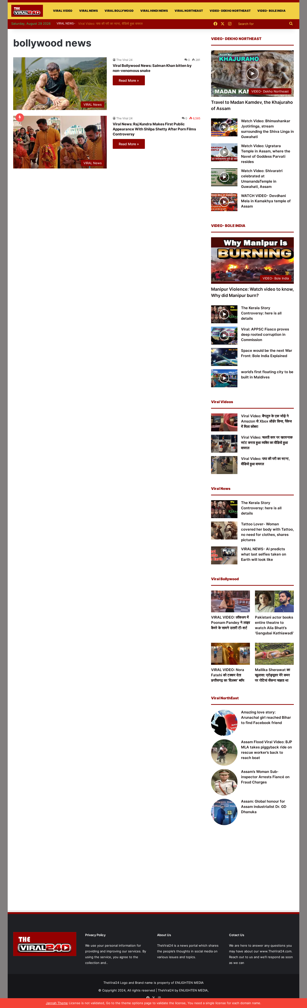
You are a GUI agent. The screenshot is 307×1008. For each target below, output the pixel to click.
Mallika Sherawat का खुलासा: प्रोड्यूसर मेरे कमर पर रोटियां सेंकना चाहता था (272, 675)
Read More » (129, 80)
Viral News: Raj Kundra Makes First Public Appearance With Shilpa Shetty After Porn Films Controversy (154, 129)
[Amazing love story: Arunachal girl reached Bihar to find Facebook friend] (224, 723)
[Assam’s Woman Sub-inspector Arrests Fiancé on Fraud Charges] (224, 782)
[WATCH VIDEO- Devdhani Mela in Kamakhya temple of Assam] (224, 202)
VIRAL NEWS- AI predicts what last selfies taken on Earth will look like (263, 554)
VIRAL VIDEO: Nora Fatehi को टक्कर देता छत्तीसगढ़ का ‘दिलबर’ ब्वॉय (227, 675)
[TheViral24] (27, 11)
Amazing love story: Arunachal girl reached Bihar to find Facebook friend (266, 717)
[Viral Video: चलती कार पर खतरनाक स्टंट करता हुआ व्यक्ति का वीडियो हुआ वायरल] (224, 444)
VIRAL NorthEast (189, 10)
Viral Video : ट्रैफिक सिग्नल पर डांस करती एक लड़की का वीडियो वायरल (123, 23)
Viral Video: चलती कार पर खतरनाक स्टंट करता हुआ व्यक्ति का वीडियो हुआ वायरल (267, 442)
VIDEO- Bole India (271, 10)
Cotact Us (236, 935)
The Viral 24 (124, 60)
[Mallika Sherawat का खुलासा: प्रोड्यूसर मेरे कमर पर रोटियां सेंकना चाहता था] (274, 654)
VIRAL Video (62, 10)
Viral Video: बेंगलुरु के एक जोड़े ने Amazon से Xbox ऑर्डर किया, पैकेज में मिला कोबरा (266, 421)
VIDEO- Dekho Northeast (230, 10)
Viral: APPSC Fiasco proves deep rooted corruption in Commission (265, 334)
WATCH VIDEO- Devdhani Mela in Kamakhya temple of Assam (266, 201)
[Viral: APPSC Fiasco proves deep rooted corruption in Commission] (224, 336)
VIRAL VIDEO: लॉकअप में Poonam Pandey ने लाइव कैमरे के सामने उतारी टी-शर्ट (230, 622)
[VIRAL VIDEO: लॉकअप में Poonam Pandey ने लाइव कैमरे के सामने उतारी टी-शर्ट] (230, 601)
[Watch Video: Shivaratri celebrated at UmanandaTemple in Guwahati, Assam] (224, 177)
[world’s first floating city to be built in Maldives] (224, 378)
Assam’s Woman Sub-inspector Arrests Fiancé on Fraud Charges (265, 776)
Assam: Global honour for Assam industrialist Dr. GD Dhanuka (263, 806)
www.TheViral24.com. (276, 951)
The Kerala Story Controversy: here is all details (261, 313)
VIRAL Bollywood (119, 10)
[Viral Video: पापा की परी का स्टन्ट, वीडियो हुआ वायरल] (224, 465)
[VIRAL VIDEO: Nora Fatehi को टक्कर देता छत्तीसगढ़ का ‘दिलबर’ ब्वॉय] (230, 654)
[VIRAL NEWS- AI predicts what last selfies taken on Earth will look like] (224, 555)
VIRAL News (88, 10)
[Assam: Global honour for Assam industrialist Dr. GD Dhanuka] (224, 812)
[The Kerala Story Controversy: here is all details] (224, 314)
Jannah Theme (57, 1003)
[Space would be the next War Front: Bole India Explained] (224, 357)
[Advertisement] (252, 870)
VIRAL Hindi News (154, 10)
